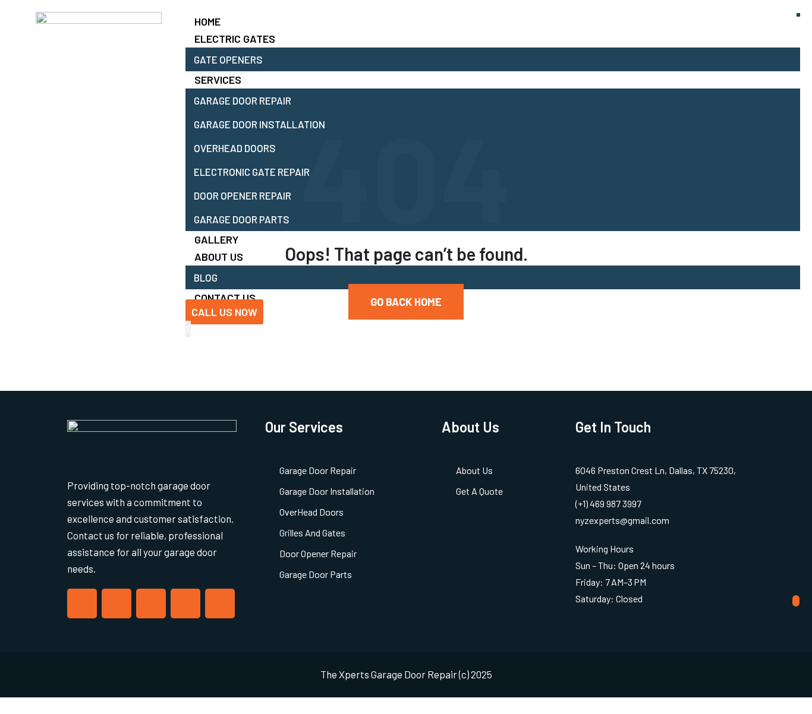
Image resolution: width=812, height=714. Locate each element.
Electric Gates (234, 38)
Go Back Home (406, 301)
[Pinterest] (185, 603)
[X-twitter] (116, 603)
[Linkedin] (151, 603)
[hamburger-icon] (798, 15)
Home (207, 21)
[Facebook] (82, 603)
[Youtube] (220, 603)
